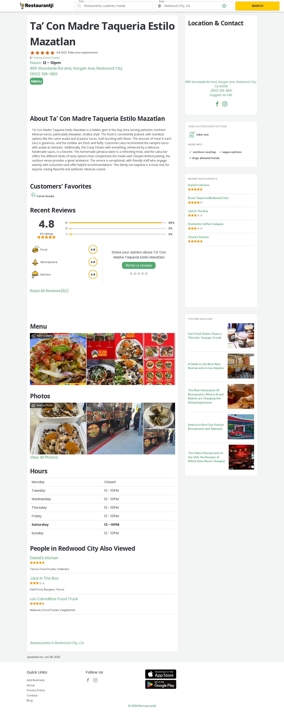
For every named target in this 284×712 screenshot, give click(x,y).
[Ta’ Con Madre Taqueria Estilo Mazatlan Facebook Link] (217, 103)
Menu (36, 81)
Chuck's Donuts (198, 237)
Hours (35, 62)
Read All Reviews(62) (49, 290)
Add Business (36, 680)
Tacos (38, 58)
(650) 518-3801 (43, 74)
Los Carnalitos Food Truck (54, 598)
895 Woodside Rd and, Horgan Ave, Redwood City (76, 68)
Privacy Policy (36, 690)
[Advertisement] (102, 96)
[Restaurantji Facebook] (89, 681)
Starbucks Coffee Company (205, 224)
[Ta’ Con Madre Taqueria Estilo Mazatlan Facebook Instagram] (224, 103)
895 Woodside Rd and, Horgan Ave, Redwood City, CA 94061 (221, 84)
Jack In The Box (44, 578)
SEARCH (257, 6)
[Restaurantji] (37, 6)
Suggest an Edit (221, 95)
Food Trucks (51, 58)
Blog (30, 700)
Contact (32, 695)
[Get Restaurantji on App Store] (160, 674)
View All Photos (44, 457)
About (31, 685)
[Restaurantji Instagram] (96, 681)
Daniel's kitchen (44, 557)
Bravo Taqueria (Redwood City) (208, 198)
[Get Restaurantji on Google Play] (160, 684)
